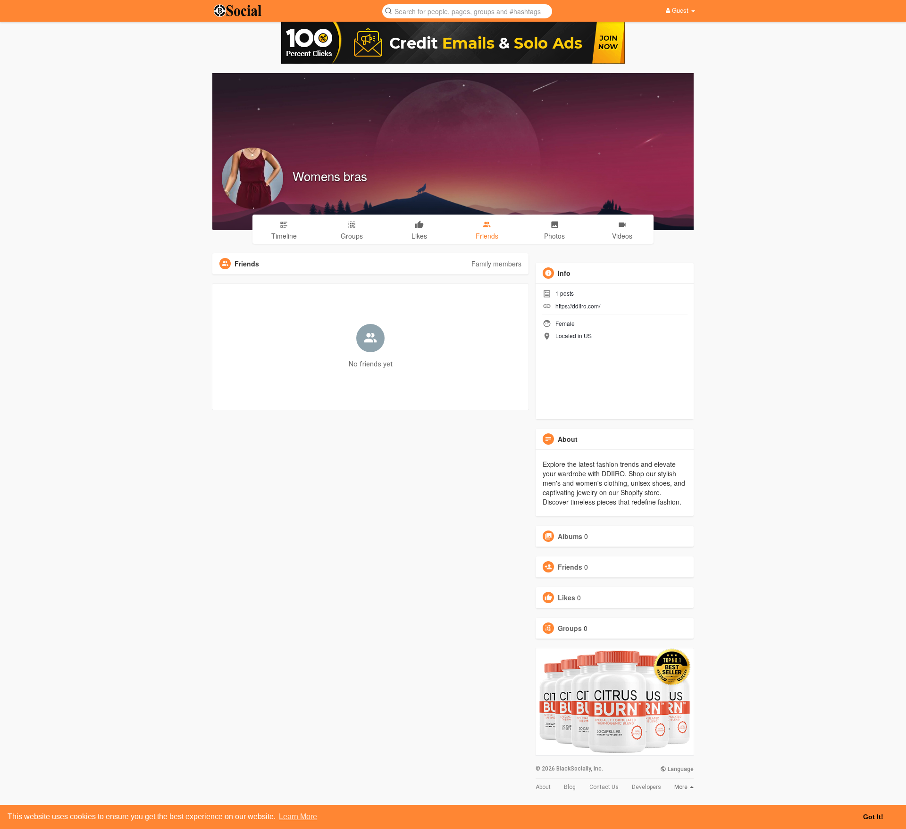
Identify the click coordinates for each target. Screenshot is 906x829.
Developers (646, 787)
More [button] (681, 787)
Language (680, 769)
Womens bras (330, 175)
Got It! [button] (873, 817)
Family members (496, 263)
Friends (570, 567)
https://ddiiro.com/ (577, 306)
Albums (570, 536)
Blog (570, 787)
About (543, 787)
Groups (570, 628)
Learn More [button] (298, 816)
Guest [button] (680, 10)
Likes (566, 597)
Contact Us (604, 787)
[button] (467, 10)
